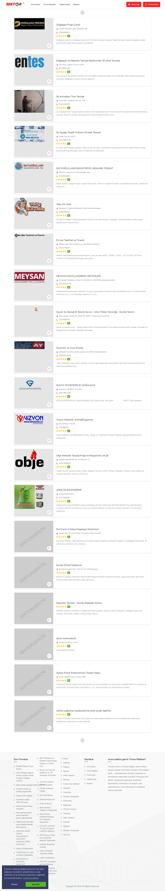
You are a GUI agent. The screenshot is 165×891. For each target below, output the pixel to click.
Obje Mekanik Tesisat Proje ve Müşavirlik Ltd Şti (82, 455)
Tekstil (66, 771)
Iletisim (90, 783)
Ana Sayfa (35, 4)
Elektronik (67, 800)
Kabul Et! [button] (36, 884)
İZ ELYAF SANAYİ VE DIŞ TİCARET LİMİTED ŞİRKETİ (47, 829)
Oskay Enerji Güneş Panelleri (24, 807)
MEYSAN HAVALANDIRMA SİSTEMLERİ (78, 276)
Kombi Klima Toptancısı (69, 565)
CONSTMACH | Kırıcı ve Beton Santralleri (25, 853)
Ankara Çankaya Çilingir (46, 789)
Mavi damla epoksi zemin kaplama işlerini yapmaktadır (24, 815)
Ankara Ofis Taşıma (24, 795)
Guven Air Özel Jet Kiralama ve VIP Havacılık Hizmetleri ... (48, 774)
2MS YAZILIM (45, 803)
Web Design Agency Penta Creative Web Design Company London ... (25, 776)
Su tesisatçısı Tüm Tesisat (70, 96)
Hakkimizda (91, 779)
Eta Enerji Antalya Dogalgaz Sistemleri (77, 529)
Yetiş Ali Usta (63, 204)
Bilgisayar (67, 805)
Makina (66, 767)
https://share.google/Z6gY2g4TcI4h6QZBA (34, 785)
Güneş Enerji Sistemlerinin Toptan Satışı (78, 672)
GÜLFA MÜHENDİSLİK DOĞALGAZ (75, 385)
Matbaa (66, 826)
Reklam (66, 779)
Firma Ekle (153, 4)
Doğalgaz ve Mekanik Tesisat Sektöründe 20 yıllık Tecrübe (88, 60)
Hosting (66, 813)
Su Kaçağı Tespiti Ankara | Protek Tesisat (78, 132)
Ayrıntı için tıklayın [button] (31, 878)
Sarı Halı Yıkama (46, 795)
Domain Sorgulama (71, 796)
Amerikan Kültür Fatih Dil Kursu (22, 801)
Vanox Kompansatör (24, 848)
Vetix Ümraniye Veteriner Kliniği (46, 852)
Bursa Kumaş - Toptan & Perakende (48, 809)
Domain (66, 822)
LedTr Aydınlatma (47, 857)
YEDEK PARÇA (70, 809)
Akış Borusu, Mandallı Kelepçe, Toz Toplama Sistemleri (47, 818)
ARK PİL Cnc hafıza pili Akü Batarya (48, 863)
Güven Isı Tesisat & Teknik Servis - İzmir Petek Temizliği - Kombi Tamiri (95, 312)
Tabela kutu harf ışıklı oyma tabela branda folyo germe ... (24, 824)
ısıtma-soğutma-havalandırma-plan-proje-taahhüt (83, 710)
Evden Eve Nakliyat (71, 784)
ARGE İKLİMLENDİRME (69, 490)
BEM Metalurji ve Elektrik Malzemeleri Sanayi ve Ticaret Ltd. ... (48, 762)
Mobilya (66, 762)
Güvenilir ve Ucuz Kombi (69, 348)
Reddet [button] (14, 884)
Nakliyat (66, 788)
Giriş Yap (135, 4)
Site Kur (66, 834)
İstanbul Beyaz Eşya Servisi (24, 767)
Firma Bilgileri (49, 4)
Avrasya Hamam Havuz (47, 783)
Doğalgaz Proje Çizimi (68, 24)
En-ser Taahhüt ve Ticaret (70, 240)
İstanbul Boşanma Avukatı (47, 845)
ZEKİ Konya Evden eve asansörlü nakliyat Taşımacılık (47, 838)
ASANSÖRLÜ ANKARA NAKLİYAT (22, 862)
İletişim (76, 4)
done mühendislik (66, 638)
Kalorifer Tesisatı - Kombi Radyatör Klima (78, 603)
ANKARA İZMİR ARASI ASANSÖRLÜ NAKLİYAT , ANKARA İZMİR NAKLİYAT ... (23, 838)
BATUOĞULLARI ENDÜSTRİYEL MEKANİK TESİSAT (84, 168)
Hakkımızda (64, 4)
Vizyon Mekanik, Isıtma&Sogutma (74, 419)
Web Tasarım (68, 775)
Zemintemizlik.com (47, 799)
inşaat (65, 758)
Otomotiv (67, 792)
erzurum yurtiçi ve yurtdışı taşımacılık (23, 790)
